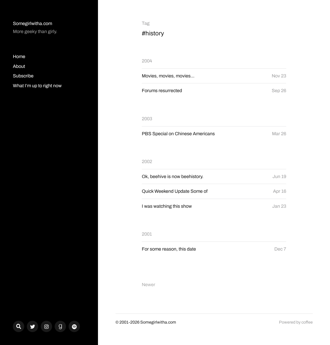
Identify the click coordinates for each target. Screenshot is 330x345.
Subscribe (23, 75)
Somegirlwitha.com (32, 23)
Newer (148, 284)
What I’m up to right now (37, 85)
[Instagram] (46, 326)
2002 (147, 161)
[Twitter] (32, 326)
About (19, 66)
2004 (147, 60)
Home (19, 56)
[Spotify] (74, 326)
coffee (307, 322)
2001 (147, 234)
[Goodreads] (60, 326)
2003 (147, 118)
